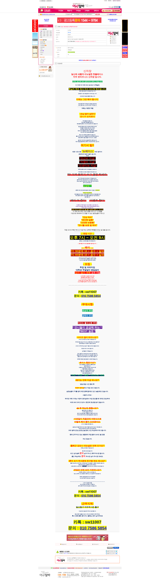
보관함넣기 (113, 39)
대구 (47, 32)
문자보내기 (113, 43)
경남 (44, 32)
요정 (41, 54)
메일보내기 (113, 37)
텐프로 (46, 14)
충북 (44, 35)
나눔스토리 (42, 59)
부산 (44, 31)
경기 (51, 31)
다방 (41, 49)
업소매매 (42, 61)
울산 (41, 32)
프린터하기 (113, 41)
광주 (41, 34)
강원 (47, 35)
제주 (51, 35)
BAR (41, 50)
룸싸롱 (43, 14)
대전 (51, 34)
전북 (47, 34)
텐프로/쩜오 (43, 43)
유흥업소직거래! (112, 14)
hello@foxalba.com (45, 76)
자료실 (41, 62)
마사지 (41, 52)
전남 (44, 34)
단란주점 (42, 47)
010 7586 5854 (91, 295)
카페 (54, 14)
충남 (41, 35)
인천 (47, 31)
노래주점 (51, 14)
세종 (41, 37)
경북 (51, 32)
